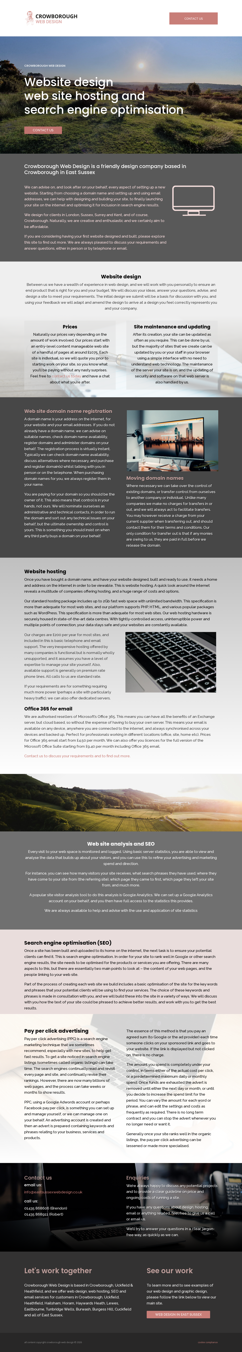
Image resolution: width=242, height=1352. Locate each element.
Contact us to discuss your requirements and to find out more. (77, 756)
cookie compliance (208, 1342)
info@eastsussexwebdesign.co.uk (53, 1192)
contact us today (66, 376)
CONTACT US (193, 18)
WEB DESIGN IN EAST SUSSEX (178, 1314)
